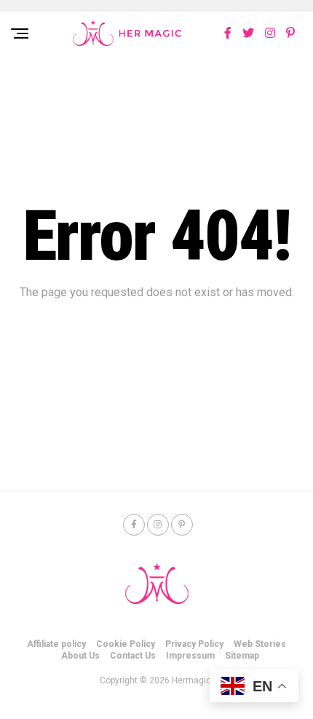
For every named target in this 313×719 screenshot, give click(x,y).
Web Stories (260, 644)
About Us (80, 656)
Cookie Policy (125, 644)
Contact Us (133, 656)
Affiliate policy (56, 644)
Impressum (190, 656)
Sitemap (242, 656)
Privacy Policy (194, 644)
